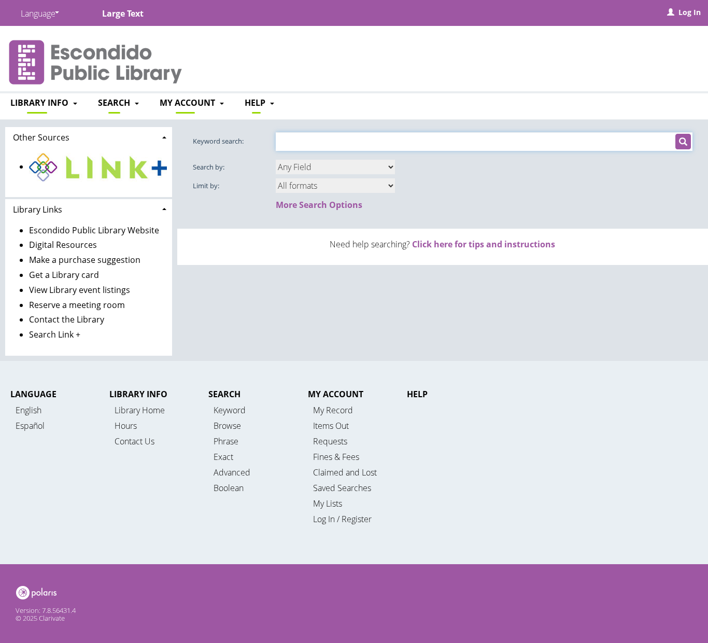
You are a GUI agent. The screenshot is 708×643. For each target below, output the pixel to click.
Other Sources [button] (41, 137)
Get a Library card (64, 275)
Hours (126, 425)
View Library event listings (79, 290)
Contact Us (134, 441)
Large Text (123, 13)
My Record (333, 410)
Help (417, 394)
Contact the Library (66, 319)
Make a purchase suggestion (84, 259)
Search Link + (54, 334)
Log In (689, 12)
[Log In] (670, 12)
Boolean (229, 488)
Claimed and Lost (345, 472)
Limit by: (207, 185)
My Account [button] (188, 102)
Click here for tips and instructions (483, 244)
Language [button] (33, 394)
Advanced (232, 472)
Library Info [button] (40, 102)
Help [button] (256, 102)
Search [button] (115, 102)
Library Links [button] (37, 209)
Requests (330, 441)
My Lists (327, 503)
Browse (227, 425)
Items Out (331, 425)
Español (30, 425)
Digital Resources (63, 244)
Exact (223, 457)
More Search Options (319, 205)
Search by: (209, 167)
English (28, 410)
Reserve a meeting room (77, 305)
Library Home (140, 410)
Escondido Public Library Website (94, 230)
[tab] (88, 136)
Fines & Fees (336, 457)
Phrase (226, 441)
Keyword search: (219, 141)
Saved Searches (342, 488)
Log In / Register (342, 519)
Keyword (230, 410)
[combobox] (335, 167)
